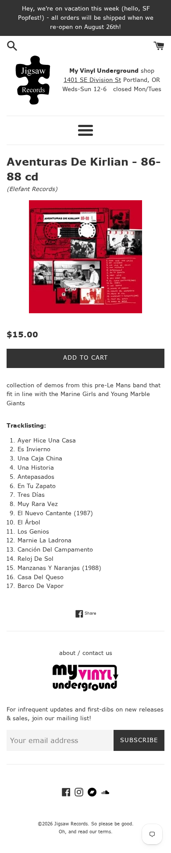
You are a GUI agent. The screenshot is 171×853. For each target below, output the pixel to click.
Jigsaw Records (71, 824)
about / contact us (85, 653)
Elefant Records (32, 189)
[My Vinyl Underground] (85, 689)
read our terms (94, 832)
